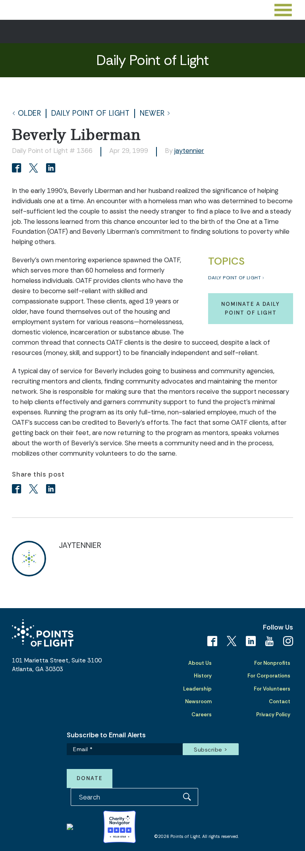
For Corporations (268, 675)
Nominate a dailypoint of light (250, 308)
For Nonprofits (272, 663)
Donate (89, 778)
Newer (152, 113)
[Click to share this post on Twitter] (35, 169)
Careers (201, 714)
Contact (279, 701)
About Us (200, 663)
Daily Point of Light (90, 113)
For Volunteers (272, 688)
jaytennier (189, 150)
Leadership (197, 688)
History (203, 675)
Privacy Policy (273, 714)
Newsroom (198, 701)
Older (29, 113)
